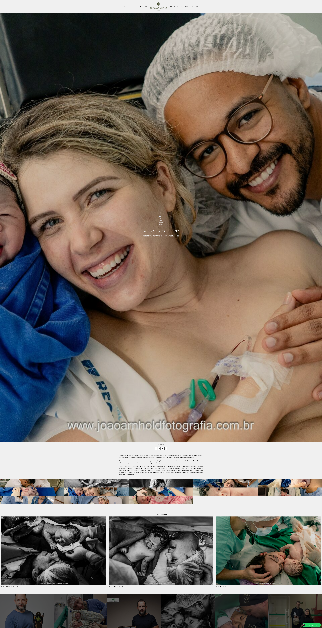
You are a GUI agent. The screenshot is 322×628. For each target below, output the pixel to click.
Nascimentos (144, 6)
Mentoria (172, 6)
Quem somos (133, 6)
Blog (186, 6)
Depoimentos (195, 6)
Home (124, 6)
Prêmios (179, 6)
